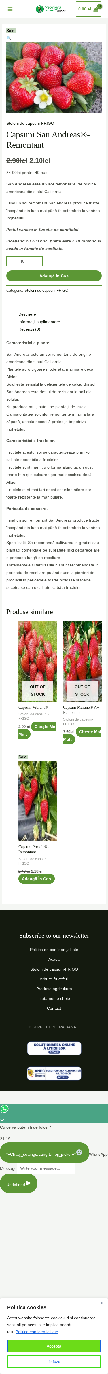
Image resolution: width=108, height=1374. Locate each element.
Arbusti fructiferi (54, 979)
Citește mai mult (37, 730)
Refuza (54, 1361)
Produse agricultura (54, 988)
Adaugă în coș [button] (36, 878)
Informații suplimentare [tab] (39, 321)
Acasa (54, 959)
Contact (54, 1008)
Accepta (54, 1346)
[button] (8, 38)
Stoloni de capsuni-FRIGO (30, 123)
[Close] (101, 1302)
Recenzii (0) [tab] (29, 329)
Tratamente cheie (54, 998)
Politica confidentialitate (37, 1331)
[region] (54, 1336)
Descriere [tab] (27, 314)
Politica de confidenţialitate (54, 949)
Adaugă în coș (54, 276)
